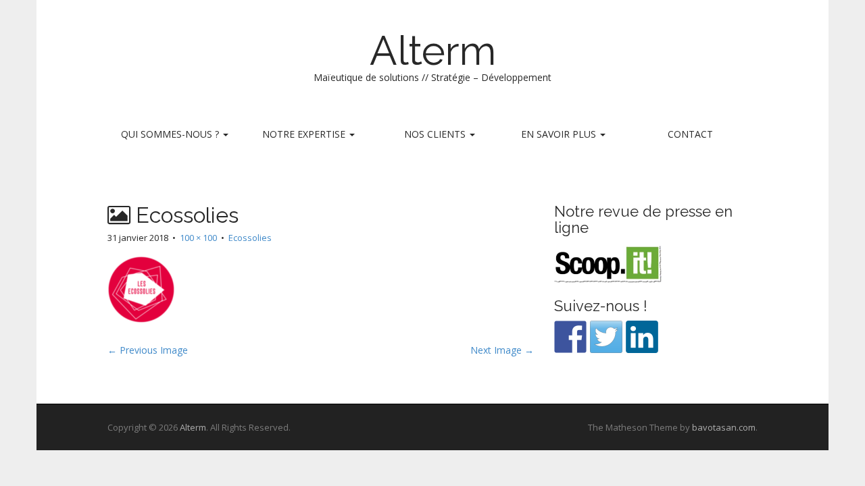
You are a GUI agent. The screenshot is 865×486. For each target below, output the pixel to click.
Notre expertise (305, 134)
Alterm (433, 50)
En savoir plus (560, 134)
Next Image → (502, 350)
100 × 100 (198, 238)
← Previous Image (147, 350)
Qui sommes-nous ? (171, 134)
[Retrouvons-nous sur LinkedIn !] (642, 337)
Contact (690, 134)
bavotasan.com (724, 427)
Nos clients (436, 134)
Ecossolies (250, 238)
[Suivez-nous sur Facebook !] (570, 337)
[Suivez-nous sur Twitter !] (606, 337)
